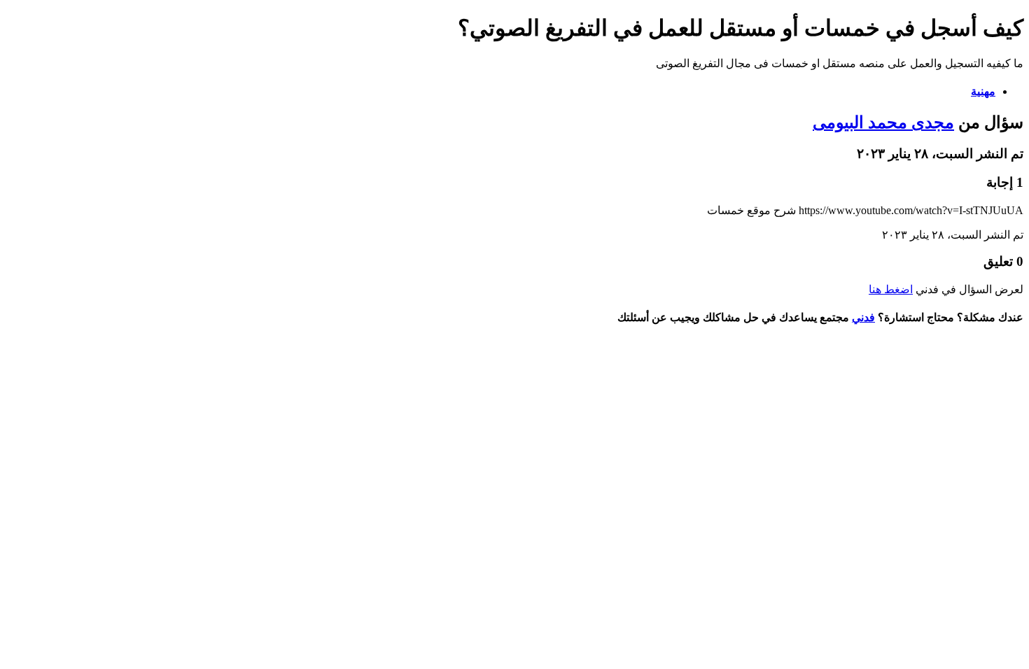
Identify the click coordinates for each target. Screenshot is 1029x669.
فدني (863, 317)
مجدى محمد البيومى (883, 122)
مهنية (983, 91)
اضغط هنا (891, 289)
